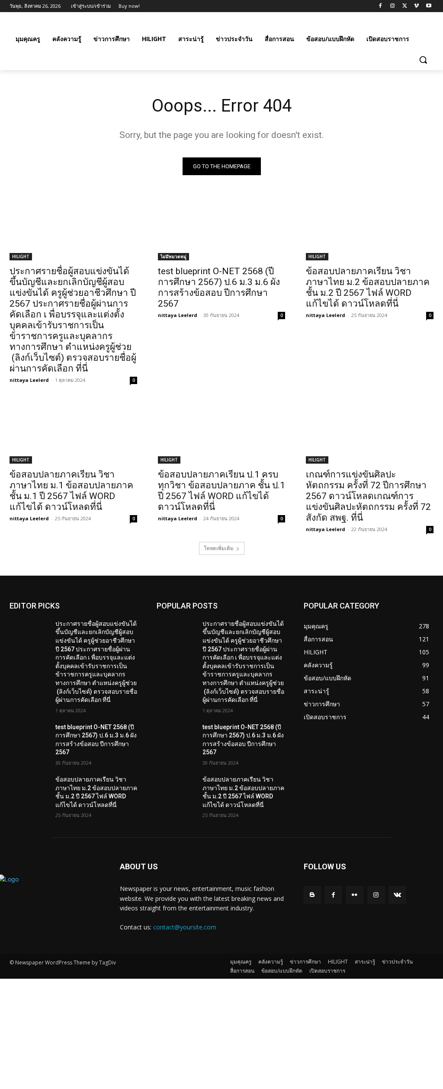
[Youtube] (428, 6)
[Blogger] (312, 894)
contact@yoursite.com (184, 927)
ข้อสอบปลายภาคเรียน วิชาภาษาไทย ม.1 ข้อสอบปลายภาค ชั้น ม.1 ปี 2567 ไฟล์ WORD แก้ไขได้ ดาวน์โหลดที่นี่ (71, 490)
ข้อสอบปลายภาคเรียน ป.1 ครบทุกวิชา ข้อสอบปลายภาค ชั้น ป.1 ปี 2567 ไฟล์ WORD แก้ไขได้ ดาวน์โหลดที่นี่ (221, 490)
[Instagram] (393, 6)
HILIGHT (20, 256)
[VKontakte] (397, 894)
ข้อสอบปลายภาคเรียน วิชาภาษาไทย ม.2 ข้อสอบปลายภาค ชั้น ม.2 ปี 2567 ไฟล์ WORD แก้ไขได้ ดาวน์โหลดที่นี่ (368, 287)
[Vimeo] (416, 6)
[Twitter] (405, 6)
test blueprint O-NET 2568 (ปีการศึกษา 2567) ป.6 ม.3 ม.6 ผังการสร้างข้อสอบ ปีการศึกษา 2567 (219, 287)
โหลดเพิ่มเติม (219, 548)
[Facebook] (380, 6)
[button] (423, 59)
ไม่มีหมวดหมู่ (173, 256)
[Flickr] (354, 894)
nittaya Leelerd (29, 380)
